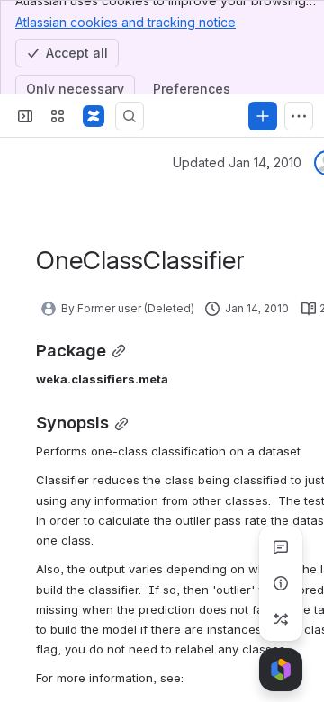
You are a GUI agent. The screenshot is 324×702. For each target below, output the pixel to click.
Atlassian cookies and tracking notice (125, 22)
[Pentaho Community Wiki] (93, 116)
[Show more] (298, 116)
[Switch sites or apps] (57, 116)
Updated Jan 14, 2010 (237, 162)
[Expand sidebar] (25, 116)
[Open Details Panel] (280, 583)
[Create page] (280, 619)
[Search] (129, 116)
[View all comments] (280, 547)
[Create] (262, 116)
